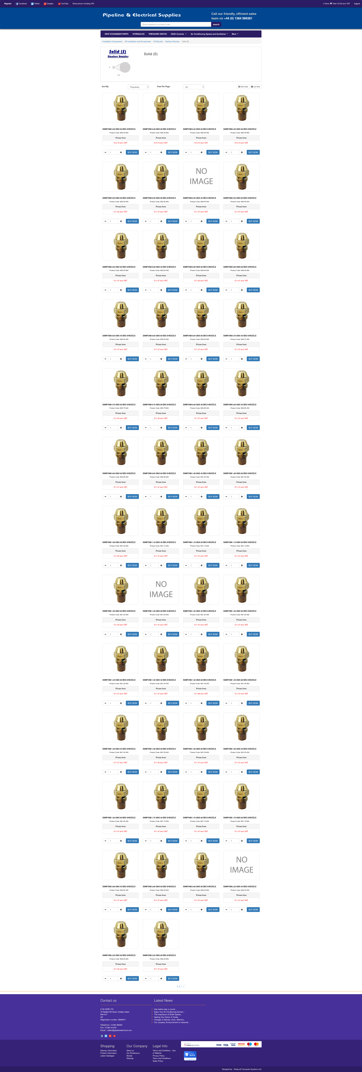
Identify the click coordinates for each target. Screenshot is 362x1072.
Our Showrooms (133, 1053)
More (235, 35)
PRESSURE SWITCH (158, 34)
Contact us (108, 1000)
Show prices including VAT (83, 3)
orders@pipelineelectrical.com (119, 1030)
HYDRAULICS (139, 34)
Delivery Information (108, 1050)
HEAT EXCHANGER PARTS (116, 34)
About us (130, 1050)
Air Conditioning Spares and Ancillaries (210, 35)
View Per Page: (163, 86)
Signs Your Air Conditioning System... (169, 1011)
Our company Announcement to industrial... (172, 1022)
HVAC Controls (179, 35)
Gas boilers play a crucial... (165, 1009)
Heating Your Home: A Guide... (166, 1017)
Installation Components (112, 41)
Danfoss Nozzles (172, 41)
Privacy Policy (159, 1055)
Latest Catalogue (107, 1055)
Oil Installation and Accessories (138, 41)
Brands (129, 1055)
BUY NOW (132, 152)
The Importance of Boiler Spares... (168, 1014)
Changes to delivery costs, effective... (169, 1019)
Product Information (108, 1053)
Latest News (163, 1000)
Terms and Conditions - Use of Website (164, 1051)
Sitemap (130, 1058)
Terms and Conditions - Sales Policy (162, 1059)
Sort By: (105, 86)
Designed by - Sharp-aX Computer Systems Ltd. (242, 1069)
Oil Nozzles (158, 41)
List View (256, 86)
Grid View (244, 86)
